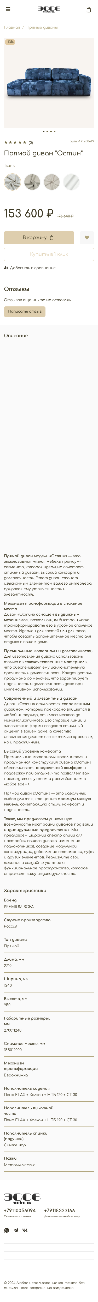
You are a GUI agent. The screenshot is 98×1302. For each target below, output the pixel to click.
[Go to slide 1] (43, 131)
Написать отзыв (25, 311)
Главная (12, 27)
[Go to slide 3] (51, 131)
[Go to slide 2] (47, 131)
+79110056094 (20, 1210)
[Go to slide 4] (54, 131)
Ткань (9, 166)
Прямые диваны (42, 27)
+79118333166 (59, 1210)
